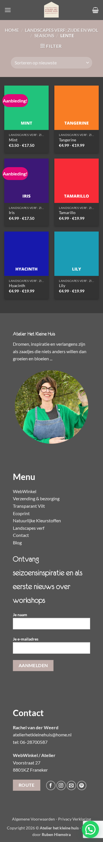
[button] (7, 10)
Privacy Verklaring (74, 819)
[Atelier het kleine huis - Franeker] (51, 10)
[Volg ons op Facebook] (51, 785)
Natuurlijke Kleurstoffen (37, 520)
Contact (21, 535)
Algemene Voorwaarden (33, 819)
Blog (17, 542)
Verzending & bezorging (36, 498)
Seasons (44, 35)
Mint (13, 140)
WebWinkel (24, 491)
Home (12, 30)
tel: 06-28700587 (30, 742)
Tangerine (67, 140)
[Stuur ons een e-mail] (71, 785)
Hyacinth (17, 285)
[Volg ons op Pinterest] (81, 785)
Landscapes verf (28, 528)
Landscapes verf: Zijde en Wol (61, 30)
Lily (62, 285)
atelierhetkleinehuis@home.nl (42, 734)
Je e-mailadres (25, 639)
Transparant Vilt (29, 506)
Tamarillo (67, 212)
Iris (12, 212)
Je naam (20, 614)
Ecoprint (21, 513)
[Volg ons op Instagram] (61, 785)
